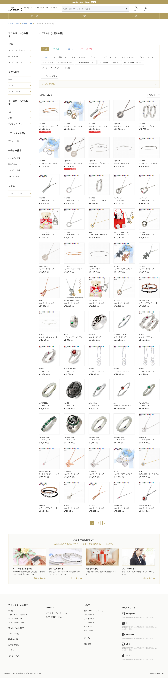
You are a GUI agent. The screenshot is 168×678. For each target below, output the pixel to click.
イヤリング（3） (110, 57)
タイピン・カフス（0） (51, 68)
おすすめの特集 (14, 158)
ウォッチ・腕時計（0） (86, 62)
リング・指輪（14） (59, 57)
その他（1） (69, 68)
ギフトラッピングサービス (56, 613)
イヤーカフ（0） (128, 57)
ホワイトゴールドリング (123, 405)
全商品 (11, 611)
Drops (66, 334)
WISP (90, 232)
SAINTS (66, 403)
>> (105, 523)
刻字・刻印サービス (54, 617)
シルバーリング (95, 337)
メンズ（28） (70, 49)
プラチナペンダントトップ (49, 474)
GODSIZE (92, 334)
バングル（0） (48, 62)
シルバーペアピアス (146, 126)
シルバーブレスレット (122, 163)
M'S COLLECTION (70, 369)
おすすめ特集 (13, 645)
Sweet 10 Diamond (45, 471)
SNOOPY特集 (13, 176)
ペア (84, 16)
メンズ (134, 16)
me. (115, 403)
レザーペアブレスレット (148, 303)
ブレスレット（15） (146, 57)
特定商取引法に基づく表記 (33, 673)
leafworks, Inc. (159, 673)
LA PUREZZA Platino (120, 334)
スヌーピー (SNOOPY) (121, 232)
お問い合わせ (89, 630)
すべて (44, 49)
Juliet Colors (93, 403)
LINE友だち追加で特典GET (83, 2)
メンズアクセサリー (16, 622)
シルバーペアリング (146, 337)
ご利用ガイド (89, 615)
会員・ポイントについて (93, 611)
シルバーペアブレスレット (99, 163)
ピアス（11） (95, 57)
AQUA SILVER (118, 124)
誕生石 (11, 79)
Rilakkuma (142, 437)
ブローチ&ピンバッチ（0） (109, 62)
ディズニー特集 (14, 170)
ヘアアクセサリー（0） (133, 62)
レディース (33, 16)
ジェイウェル (118, 198)
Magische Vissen (144, 300)
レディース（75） (86, 49)
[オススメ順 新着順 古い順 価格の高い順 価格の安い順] (153, 95)
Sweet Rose (118, 505)
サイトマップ (89, 626)
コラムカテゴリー (15, 656)
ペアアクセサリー (15, 619)
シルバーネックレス (121, 126)
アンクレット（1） (65, 62)
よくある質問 (89, 619)
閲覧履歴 (87, 644)
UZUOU (41, 334)
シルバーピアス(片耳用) (98, 200)
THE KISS (42, 124)
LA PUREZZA (43, 403)
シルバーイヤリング (96, 371)
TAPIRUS (42, 505)
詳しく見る (38, 578)
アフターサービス (91, 622)
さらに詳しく (49, 84)
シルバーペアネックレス (73, 126)
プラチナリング (120, 337)
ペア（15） (56, 49)
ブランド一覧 (13, 141)
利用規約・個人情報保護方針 (13, 673)
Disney (41, 300)
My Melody (67, 471)
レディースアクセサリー (17, 615)
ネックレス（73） (79, 57)
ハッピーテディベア (45, 232)
